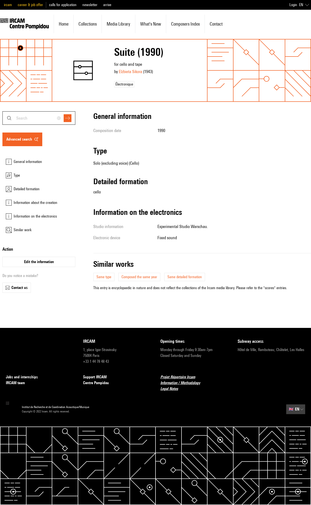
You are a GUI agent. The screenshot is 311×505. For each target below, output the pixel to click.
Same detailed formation (184, 277)
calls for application (63, 4)
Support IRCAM (95, 377)
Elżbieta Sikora (130, 71)
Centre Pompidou (96, 383)
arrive (107, 4)
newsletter (89, 4)
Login (293, 4)
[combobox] (38, 118)
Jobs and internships (22, 377)
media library (118, 24)
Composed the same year (139, 277)
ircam (8, 4)
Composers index (185, 24)
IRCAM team (15, 383)
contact (216, 24)
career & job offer (30, 4)
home (64, 24)
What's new (150, 24)
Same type (103, 277)
